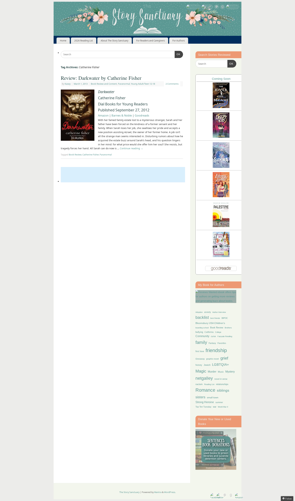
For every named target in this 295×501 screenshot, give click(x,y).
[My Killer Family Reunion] (221, 256)
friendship (216, 350)
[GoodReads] (222, 7)
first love (199, 351)
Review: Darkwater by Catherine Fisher (101, 77)
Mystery (230, 371)
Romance (205, 390)
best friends (215, 318)
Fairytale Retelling (224, 336)
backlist (202, 317)
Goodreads (142, 115)
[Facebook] (193, 6)
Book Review (75, 154)
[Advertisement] (123, 174)
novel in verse (220, 379)
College (218, 332)
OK (177, 54)
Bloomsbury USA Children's (210, 323)
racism (199, 384)
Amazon (103, 115)
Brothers (228, 328)
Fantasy (212, 343)
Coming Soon (221, 79)
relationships (222, 384)
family (201, 342)
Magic (200, 371)
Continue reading (131, 148)
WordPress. (170, 492)
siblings (223, 390)
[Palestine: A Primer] (221, 226)
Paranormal (124, 83)
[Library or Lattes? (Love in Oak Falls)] (221, 196)
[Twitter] (207, 6)
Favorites (221, 343)
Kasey (68, 83)
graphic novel (212, 359)
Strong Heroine (204, 402)
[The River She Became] (221, 107)
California (209, 332)
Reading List (209, 384)
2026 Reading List (83, 40)
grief (224, 358)
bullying (199, 332)
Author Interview (219, 312)
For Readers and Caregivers (150, 40)
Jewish (207, 365)
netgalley (204, 378)
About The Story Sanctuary (114, 40)
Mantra (157, 492)
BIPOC (225, 318)
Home (63, 40)
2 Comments (172, 83)
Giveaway (200, 359)
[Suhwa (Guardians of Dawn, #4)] (221, 166)
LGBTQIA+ (220, 364)
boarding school (202, 328)
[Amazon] (232, 6)
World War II (223, 407)
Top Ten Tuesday (203, 407)
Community (202, 336)
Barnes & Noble (121, 115)
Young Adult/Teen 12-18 (143, 83)
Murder (212, 371)
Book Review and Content (104, 83)
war (214, 407)
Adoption (199, 312)
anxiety (207, 312)
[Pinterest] (216, 7)
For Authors (178, 40)
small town (212, 397)
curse (213, 336)
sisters (200, 397)
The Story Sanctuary (129, 492)
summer (219, 402)
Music (221, 372)
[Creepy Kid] (221, 136)
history (198, 365)
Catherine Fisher (90, 154)
